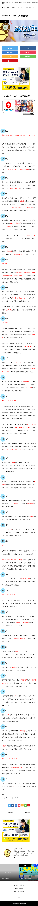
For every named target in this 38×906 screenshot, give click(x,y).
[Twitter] (15, 857)
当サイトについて (19, 891)
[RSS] (19, 897)
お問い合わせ (19, 888)
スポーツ (5, 21)
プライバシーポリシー (19, 885)
